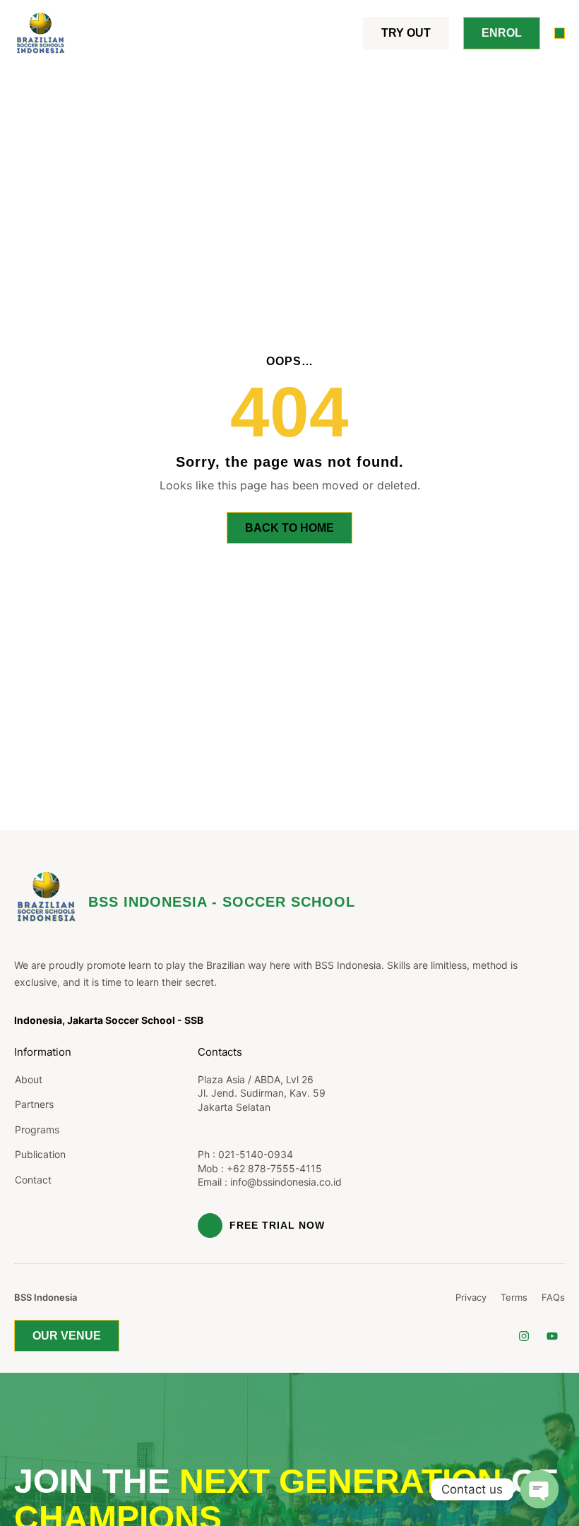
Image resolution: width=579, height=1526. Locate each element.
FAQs (553, 1297)
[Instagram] (524, 1335)
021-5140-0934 (255, 1154)
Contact (33, 1180)
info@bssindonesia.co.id (286, 1182)
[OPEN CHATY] (539, 1489)
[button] (560, 33)
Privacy (471, 1297)
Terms (514, 1297)
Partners (34, 1104)
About (28, 1079)
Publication (40, 1154)
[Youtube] (552, 1335)
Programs (37, 1129)
